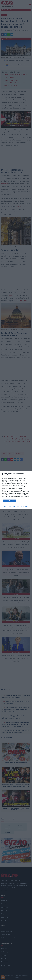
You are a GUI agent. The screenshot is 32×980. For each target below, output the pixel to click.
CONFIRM (10, 500)
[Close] (28, 473)
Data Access (16, 506)
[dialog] (16, 490)
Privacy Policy (24, 506)
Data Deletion (7, 506)
